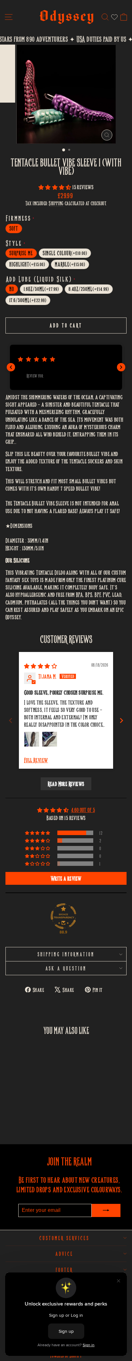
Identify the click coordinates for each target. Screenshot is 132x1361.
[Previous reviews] (11, 367)
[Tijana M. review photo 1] (31, 739)
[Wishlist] (114, 17)
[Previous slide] (10, 720)
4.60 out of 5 (83, 809)
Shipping (56, 203)
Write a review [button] (66, 878)
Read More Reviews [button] (66, 784)
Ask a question (66, 968)
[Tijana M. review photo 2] (49, 739)
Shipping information (66, 954)
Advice (64, 1253)
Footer (64, 1269)
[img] (40, 665)
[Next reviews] (121, 367)
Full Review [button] (36, 760)
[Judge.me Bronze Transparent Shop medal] (63, 916)
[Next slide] (121, 720)
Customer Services (64, 1237)
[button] (55, 186)
